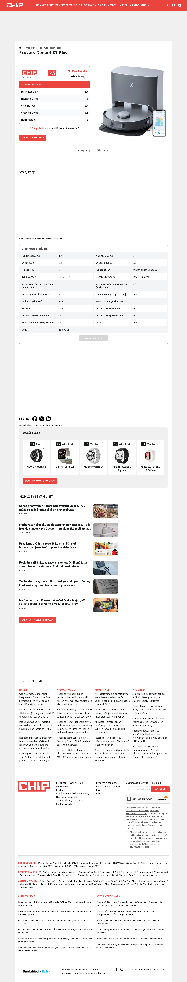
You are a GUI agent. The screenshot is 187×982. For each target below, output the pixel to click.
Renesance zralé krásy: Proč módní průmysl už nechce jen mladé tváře (129, 938)
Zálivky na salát (161, 872)
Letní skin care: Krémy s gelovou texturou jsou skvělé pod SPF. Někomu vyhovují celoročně (129, 946)
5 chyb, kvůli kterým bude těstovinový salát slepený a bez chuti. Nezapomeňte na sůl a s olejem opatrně (125, 913)
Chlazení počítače (47, 881)
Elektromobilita (91, 5)
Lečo (88, 875)
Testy (50, 5)
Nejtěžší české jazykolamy (125, 863)
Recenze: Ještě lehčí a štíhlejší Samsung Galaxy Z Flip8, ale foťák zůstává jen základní (74, 741)
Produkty (30, 48)
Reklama (60, 790)
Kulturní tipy (161, 863)
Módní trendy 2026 (63, 866)
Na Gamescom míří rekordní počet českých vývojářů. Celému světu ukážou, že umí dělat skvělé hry (52, 602)
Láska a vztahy (147, 863)
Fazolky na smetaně (67, 872)
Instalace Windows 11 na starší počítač (102, 881)
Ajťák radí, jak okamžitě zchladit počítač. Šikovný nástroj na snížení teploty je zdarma (149, 697)
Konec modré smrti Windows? (154, 881)
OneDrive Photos (130, 881)
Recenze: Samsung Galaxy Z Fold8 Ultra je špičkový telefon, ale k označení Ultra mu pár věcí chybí (74, 713)
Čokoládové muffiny (88, 872)
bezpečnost (102, 690)
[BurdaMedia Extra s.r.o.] (34, 786)
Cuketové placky (27, 875)
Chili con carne (127, 872)
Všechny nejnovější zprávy (37, 620)
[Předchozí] (25, 457)
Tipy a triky (108, 5)
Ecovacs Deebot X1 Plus (51, 48)
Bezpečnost (73, 5)
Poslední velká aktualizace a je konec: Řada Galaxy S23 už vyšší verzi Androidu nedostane (55, 931)
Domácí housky (119, 875)
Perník (81, 875)
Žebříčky (60, 5)
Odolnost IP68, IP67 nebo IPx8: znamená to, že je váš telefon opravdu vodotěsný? (148, 722)
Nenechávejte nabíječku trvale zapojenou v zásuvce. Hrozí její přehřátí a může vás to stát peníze (54, 913)
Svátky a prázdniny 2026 (40, 866)
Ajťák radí (22, 866)
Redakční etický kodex (108, 786)
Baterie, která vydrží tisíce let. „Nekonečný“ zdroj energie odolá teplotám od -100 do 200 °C (36, 713)
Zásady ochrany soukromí (69, 800)
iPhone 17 (131, 884)
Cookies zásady (64, 804)
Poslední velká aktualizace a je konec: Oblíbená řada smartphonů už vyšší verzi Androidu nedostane (53, 564)
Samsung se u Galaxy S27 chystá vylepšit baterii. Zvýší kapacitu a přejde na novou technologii (36, 757)
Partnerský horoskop (88, 863)
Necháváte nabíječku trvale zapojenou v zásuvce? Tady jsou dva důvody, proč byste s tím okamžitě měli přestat (55, 526)
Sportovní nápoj (144, 872)
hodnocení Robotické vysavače (61, 128)
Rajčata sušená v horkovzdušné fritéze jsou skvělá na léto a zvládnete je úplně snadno (129, 922)
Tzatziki (56, 875)
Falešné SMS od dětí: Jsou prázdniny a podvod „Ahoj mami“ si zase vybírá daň (112, 741)
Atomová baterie (67, 884)
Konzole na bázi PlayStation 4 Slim (93, 884)
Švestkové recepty (101, 875)
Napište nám (55, 425)
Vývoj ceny (84, 150)
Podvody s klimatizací (158, 884)
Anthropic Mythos (49, 884)
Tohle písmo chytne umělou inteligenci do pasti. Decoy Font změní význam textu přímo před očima (54, 583)
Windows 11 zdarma (29, 884)
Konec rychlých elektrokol (70, 881)
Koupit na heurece (33, 137)
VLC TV (142, 884)
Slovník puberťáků (68, 863)
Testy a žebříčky (66, 690)
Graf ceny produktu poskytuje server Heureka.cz (40, 239)
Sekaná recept (69, 875)
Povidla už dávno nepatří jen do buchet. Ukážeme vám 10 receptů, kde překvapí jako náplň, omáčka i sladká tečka (129, 903)
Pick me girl (105, 863)
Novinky (41, 5)
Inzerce (100, 790)
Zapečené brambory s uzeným (143, 875)
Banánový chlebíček (109, 872)
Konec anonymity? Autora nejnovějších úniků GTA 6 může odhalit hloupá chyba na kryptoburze (52, 507)
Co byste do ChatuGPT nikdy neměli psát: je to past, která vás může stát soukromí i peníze (111, 713)
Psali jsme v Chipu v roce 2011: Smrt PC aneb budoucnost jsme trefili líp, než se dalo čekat (48, 545)
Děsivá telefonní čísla (47, 863)
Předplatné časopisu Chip (69, 783)
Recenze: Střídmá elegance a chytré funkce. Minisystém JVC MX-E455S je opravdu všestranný (74, 753)
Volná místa (62, 786)
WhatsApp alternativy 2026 (86, 866)
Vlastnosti (103, 150)
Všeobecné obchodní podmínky (72, 793)
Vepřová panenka (47, 872)
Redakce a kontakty (106, 783)
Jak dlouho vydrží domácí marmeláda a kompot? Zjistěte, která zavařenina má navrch (131, 931)
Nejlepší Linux (26, 887)
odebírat (160, 789)
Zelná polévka (43, 875)
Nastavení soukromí (66, 797)
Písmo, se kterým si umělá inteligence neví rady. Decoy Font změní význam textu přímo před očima (55, 940)
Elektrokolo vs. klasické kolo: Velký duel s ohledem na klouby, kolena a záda (149, 709)
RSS (98, 793)
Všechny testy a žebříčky (39, 481)
